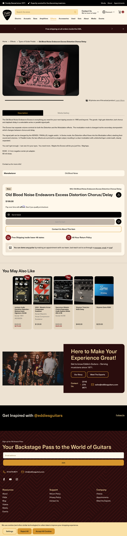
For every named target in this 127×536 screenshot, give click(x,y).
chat (110, 247)
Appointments (119, 3)
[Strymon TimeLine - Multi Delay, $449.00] (83, 290)
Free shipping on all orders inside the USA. (64, 29)
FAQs (4, 497)
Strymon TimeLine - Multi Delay (83, 308)
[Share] (118, 195)
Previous (15, 28)
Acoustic (27, 18)
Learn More (120, 100)
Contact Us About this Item (63, 229)
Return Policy (55, 493)
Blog (4, 501)
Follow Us (120, 415)
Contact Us (54, 501)
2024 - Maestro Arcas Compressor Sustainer (42, 309)
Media (103, 3)
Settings (9, 531)
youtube (10, 479)
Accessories (64, 18)
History (99, 493)
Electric (18, 18)
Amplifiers (44, 18)
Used (73, 18)
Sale (79, 18)
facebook (3, 479)
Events (101, 18)
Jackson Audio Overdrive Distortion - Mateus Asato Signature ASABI (22, 310)
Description (23, 113)
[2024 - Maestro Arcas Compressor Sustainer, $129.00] (42, 290)
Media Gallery (63, 113)
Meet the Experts (97, 375)
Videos (5, 504)
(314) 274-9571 (84, 384)
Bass (35, 18)
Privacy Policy (55, 497)
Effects (53, 18)
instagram (16, 479)
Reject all (25, 531)
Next (111, 28)
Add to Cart (60, 222)
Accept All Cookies (44, 531)
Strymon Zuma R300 (103, 307)
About (110, 3)
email (104, 247)
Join (63, 463)
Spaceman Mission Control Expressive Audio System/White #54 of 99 (63, 310)
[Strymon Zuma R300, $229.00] (104, 290)
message (97, 247)
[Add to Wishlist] (118, 221)
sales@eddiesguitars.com (106, 384)
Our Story (78, 375)
